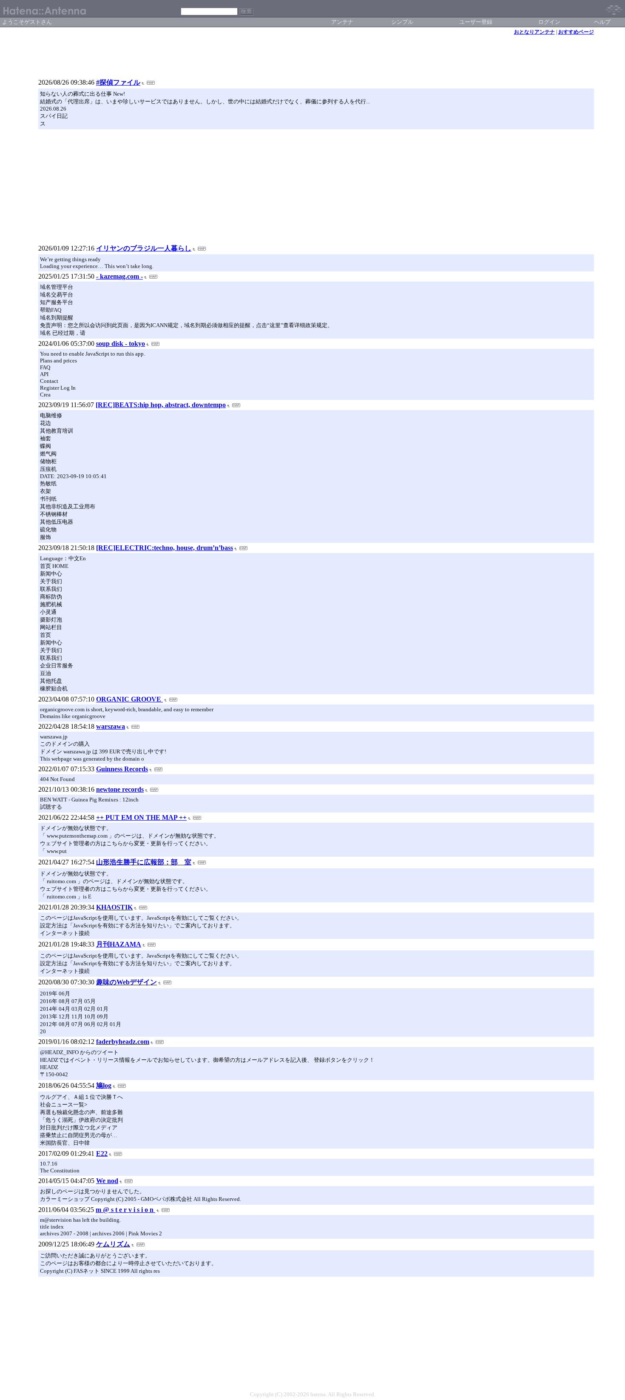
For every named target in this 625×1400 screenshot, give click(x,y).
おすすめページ (576, 32)
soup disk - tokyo (120, 343)
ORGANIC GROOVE (129, 699)
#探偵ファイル (118, 82)
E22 (102, 1153)
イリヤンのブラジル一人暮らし (143, 248)
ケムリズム (113, 1244)
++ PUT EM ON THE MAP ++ (141, 817)
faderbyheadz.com (122, 1041)
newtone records (120, 789)
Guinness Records (122, 769)
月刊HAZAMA (118, 944)
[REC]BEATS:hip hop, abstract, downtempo (161, 404)
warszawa (110, 726)
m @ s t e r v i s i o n (125, 1209)
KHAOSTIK (114, 907)
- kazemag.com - (119, 276)
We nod (107, 1180)
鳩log (103, 1085)
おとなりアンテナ (534, 32)
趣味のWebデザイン (126, 982)
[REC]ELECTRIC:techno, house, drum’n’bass (164, 547)
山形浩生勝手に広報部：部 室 (143, 862)
